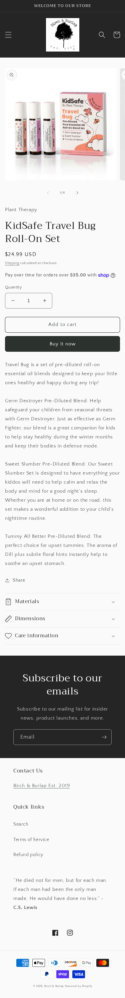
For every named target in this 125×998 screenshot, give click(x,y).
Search (21, 824)
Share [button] (19, 580)
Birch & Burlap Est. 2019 (41, 785)
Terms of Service (31, 839)
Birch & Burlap (54, 986)
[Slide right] (77, 192)
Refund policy (28, 854)
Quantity (13, 287)
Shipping (12, 263)
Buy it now (63, 344)
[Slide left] (48, 192)
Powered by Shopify (78, 986)
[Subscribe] (104, 737)
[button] (8, 34)
